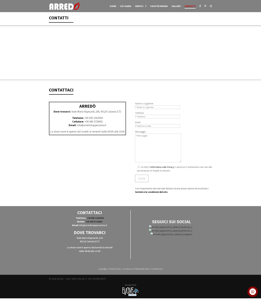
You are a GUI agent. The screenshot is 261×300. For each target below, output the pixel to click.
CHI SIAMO (125, 6)
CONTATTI (190, 6)
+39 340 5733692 (94, 121)
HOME (113, 6)
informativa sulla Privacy (162, 167)
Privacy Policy (115, 268)
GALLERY (176, 6)
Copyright (102, 268)
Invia (141, 178)
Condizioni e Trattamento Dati (136, 268)
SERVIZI (139, 6)
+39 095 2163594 (93, 118)
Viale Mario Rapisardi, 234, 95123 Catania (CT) (96, 111)
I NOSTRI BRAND (159, 6)
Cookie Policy (157, 268)
